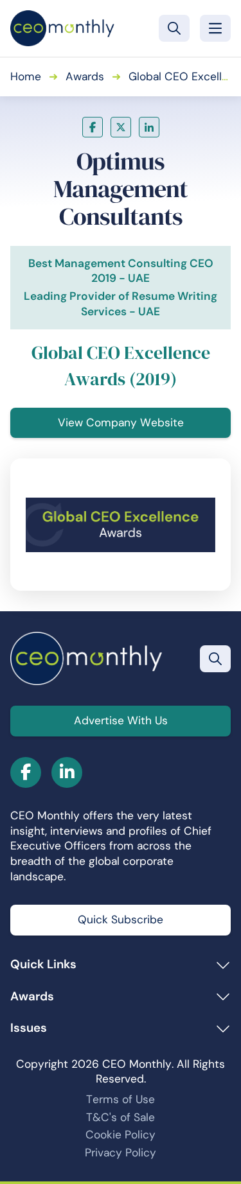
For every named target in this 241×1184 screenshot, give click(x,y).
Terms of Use (120, 1099)
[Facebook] (92, 127)
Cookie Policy (120, 1134)
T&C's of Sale (120, 1117)
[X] (121, 127)
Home (25, 76)
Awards (85, 76)
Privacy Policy (120, 1152)
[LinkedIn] (149, 127)
